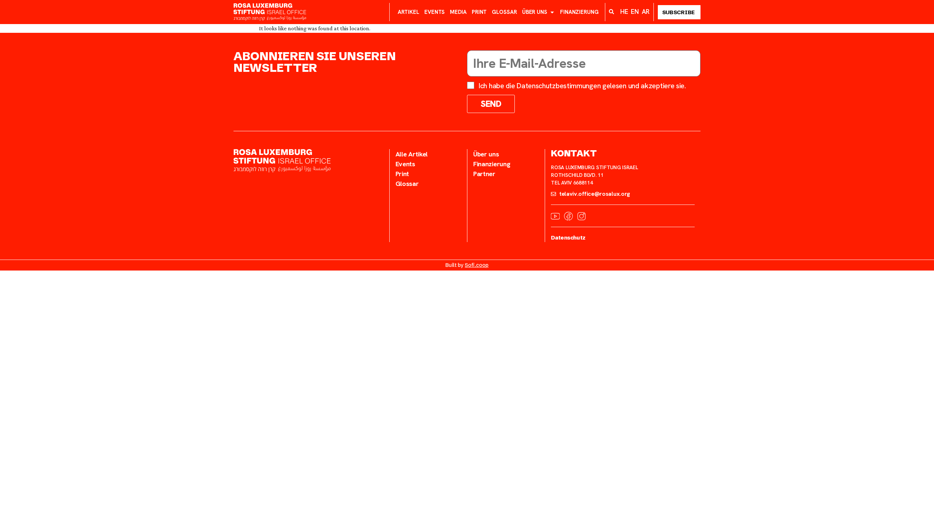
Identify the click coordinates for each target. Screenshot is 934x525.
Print (479, 12)
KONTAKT (574, 153)
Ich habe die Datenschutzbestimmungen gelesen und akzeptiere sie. (582, 85)
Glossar (504, 12)
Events (434, 12)
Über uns (534, 12)
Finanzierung (579, 12)
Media (458, 12)
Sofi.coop (477, 265)
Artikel (408, 12)
